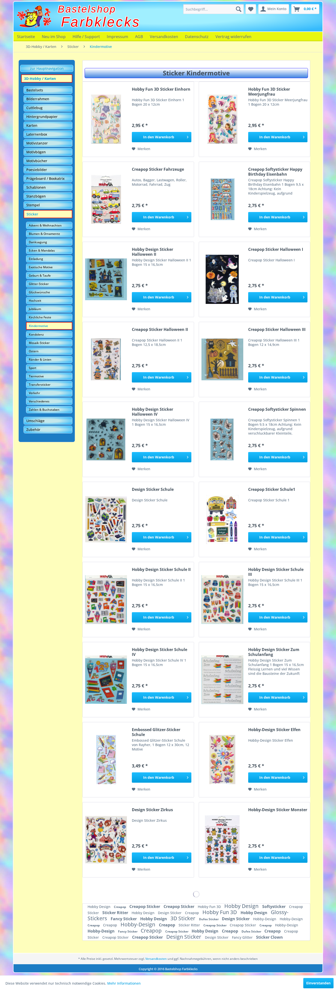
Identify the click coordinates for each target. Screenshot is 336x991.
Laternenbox (36, 134)
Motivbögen (36, 152)
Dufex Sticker (209, 919)
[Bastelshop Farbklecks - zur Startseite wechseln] (34, 16)
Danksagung (38, 242)
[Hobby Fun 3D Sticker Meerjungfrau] (222, 119)
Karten (31, 125)
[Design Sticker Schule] (106, 519)
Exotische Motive (41, 267)
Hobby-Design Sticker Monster (277, 809)
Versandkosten (164, 36)
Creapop (120, 907)
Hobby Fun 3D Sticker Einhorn (161, 89)
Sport (32, 368)
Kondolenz (36, 334)
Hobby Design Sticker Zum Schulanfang (273, 652)
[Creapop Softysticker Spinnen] (222, 439)
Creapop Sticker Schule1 (271, 489)
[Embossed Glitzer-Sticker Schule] (106, 759)
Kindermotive (38, 326)
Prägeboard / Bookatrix (45, 178)
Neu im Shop (54, 36)
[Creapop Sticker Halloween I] (222, 279)
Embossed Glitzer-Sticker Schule (156, 732)
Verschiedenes (39, 401)
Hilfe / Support (86, 36)
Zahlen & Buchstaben (44, 410)
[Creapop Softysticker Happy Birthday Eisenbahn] (222, 199)
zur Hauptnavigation (47, 68)
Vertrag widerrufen (233, 36)
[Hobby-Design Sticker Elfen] (222, 759)
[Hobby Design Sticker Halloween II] (106, 279)
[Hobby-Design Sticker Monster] (222, 839)
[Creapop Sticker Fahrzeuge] (106, 199)
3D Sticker (183, 918)
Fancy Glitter (243, 937)
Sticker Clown (269, 937)
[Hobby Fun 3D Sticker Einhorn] (106, 119)
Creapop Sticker (145, 906)
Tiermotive (36, 376)
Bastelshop (87, 9)
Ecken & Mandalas (42, 250)
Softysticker (274, 906)
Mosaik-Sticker (39, 343)
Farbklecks (101, 21)
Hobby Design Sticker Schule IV (159, 652)
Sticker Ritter (115, 912)
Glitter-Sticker (39, 284)
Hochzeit (35, 300)
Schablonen (36, 187)
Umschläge (35, 420)
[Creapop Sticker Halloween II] (106, 359)
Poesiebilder (36, 169)
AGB (139, 36)
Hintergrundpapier (42, 116)
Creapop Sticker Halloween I (275, 249)
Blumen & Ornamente (44, 234)
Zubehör (33, 429)
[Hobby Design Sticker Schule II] (106, 599)
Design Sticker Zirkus (152, 809)
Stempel (33, 205)
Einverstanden (318, 983)
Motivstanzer (37, 143)
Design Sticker (170, 912)
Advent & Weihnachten (45, 225)
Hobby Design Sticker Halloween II (152, 252)
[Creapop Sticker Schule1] (222, 519)
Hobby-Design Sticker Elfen (274, 729)
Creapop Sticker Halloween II (160, 329)
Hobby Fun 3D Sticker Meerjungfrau (269, 92)
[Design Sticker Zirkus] (106, 839)
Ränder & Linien (40, 359)
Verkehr (34, 393)
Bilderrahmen (37, 99)
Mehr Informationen (124, 983)
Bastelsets (34, 90)
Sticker (32, 214)
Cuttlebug (34, 107)
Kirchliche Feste (40, 317)
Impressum (117, 36)
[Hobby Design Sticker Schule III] (222, 599)
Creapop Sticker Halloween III (276, 329)
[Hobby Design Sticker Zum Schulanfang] (222, 679)
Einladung (36, 259)
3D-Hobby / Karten (40, 78)
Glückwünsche (39, 292)
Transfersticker (39, 384)
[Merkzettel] (250, 9)
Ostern (34, 351)
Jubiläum (35, 309)
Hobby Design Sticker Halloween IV (152, 412)
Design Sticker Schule (153, 489)
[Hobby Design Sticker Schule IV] (106, 679)
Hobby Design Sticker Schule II (161, 569)
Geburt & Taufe (40, 275)
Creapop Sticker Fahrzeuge (158, 169)
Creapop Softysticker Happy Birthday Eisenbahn (275, 172)
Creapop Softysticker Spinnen (277, 409)
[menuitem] (213, 9)
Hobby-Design (265, 919)
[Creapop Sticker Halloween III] (222, 359)
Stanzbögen (36, 196)
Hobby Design (99, 906)
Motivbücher (36, 160)
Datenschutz (197, 36)
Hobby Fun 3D (210, 906)
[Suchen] (238, 9)
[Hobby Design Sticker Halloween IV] (106, 439)
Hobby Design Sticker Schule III (276, 572)
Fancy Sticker (124, 918)
